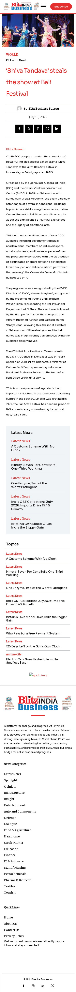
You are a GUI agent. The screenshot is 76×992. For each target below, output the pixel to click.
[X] (29, 129)
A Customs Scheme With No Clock (33, 448)
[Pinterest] (38, 129)
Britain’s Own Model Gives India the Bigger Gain (31, 525)
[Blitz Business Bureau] (20, 108)
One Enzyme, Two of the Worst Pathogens (29, 485)
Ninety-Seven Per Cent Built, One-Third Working (33, 466)
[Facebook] (19, 129)
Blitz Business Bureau (44, 108)
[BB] (21, 6)
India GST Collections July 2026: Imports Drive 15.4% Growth (32, 505)
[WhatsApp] (47, 129)
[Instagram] (33, 986)
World (12, 54)
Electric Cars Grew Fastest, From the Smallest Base (32, 661)
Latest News (20, 441)
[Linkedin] (57, 129)
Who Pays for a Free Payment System (33, 633)
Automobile (13, 654)
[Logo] (38, 703)
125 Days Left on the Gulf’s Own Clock (33, 646)
